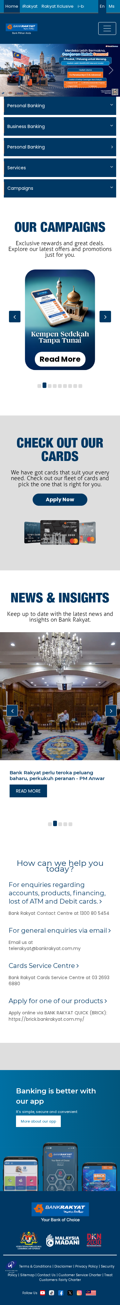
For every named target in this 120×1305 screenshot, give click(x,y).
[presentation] (14, 316)
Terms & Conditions (35, 1266)
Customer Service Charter (80, 1275)
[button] (39, 386)
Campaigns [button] (20, 188)
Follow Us (29, 1293)
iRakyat (29, 6)
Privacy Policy (86, 1266)
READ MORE (28, 791)
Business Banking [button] (26, 126)
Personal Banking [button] (26, 105)
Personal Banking (26, 147)
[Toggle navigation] (107, 28)
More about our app (38, 1121)
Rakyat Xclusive (58, 6)
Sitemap (27, 1275)
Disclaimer (63, 1266)
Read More (60, 359)
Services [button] (16, 168)
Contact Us (46, 1275)
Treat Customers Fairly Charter (76, 1277)
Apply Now (60, 499)
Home (11, 6)
